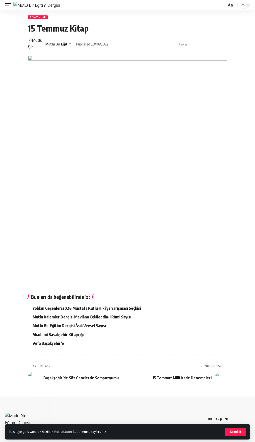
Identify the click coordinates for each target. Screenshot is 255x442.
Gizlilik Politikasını (57, 432)
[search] (222, 5)
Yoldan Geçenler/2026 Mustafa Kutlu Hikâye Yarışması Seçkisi (87, 308)
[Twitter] (241, 419)
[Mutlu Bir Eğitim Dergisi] (36, 5)
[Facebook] (235, 419)
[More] (223, 44)
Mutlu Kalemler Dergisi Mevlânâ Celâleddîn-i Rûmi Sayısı (82, 316)
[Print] (215, 44)
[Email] (208, 44)
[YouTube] (247, 419)
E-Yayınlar (38, 17)
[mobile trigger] (9, 5)
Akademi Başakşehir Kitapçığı (58, 334)
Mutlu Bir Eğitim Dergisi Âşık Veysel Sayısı (69, 325)
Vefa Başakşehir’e (48, 343)
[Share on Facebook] (192, 44)
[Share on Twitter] (200, 44)
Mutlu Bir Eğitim (58, 44)
